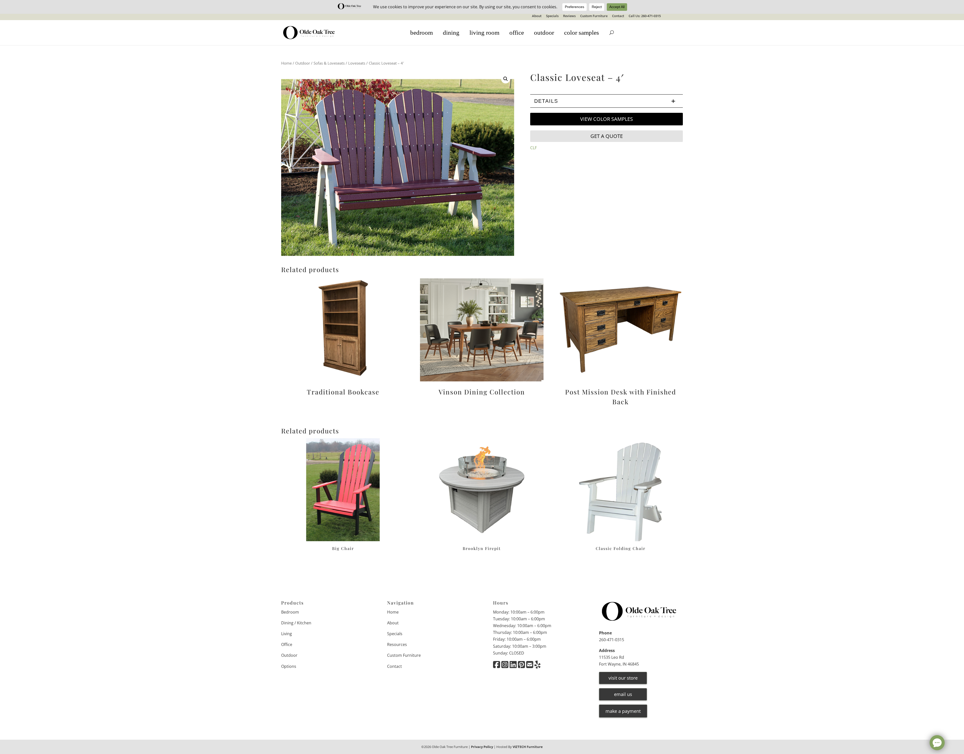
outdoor (544, 32)
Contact (618, 16)
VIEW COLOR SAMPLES (606, 119)
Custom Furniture (594, 16)
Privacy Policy (482, 746)
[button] (505, 78)
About (536, 16)
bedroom (421, 32)
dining (451, 32)
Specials (552, 16)
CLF (533, 147)
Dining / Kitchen (296, 623)
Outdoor (302, 63)
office (516, 32)
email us (623, 694)
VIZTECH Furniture (528, 746)
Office (286, 644)
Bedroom (290, 612)
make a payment (623, 711)
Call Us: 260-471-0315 (645, 16)
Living (286, 633)
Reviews (569, 16)
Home (286, 63)
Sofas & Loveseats (329, 63)
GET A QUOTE (606, 136)
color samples (581, 32)
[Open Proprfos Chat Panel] (937, 742)
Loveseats (356, 63)
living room (484, 32)
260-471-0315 (611, 639)
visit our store (623, 678)
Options (288, 666)
